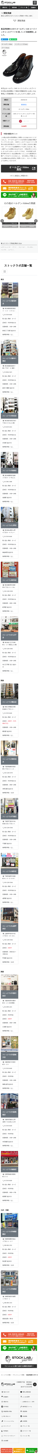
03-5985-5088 (8, 481)
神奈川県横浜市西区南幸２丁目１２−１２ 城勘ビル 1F (8, 708)
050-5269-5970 (8, 773)
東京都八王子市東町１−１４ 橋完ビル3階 (9, 644)
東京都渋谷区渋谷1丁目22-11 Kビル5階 (9, 422)
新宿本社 (24, 104)
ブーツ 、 (15, 247)
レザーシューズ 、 (6, 247)
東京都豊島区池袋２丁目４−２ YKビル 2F (8, 477)
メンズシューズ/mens (21, 44)
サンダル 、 (31, 247)
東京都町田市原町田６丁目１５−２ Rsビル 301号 (9, 586)
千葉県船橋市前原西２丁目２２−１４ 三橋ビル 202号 (9, 768)
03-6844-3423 (8, 372)
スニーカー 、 (23, 247)
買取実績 (14, 7)
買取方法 (4, 7)
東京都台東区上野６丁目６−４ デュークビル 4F (9, 531)
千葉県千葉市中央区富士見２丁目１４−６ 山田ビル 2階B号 (8, 823)
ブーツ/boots (5, 47)
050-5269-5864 (8, 648)
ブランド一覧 (23, 7)
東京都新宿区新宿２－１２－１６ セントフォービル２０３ (9, 310)
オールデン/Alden (7, 44)
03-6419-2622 (8, 427)
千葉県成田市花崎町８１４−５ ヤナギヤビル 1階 (9, 877)
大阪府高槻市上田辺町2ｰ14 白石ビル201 (9, 1121)
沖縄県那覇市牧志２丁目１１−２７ (8, 1240)
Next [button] (36, 221)
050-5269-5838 (8, 591)
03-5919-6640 (8, 314)
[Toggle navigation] (4, 271)
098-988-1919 (8, 1303)
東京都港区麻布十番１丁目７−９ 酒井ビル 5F (9, 367)
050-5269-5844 (8, 827)
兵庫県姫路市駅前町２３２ (8, 1175)
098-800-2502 (8, 1245)
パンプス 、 (4, 249)
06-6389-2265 (8, 1007)
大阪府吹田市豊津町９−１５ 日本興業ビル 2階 (9, 1002)
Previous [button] (2, 221)
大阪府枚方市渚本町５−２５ (8, 1063)
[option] (10, 217)
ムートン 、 (12, 249)
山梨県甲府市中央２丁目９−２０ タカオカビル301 (9, 935)
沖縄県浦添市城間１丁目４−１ (8, 1298)
